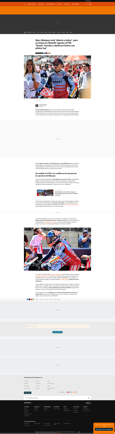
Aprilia (42, 32)
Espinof (45, 410)
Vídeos (48, 381)
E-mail (50, 53)
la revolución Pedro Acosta (42, 276)
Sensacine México (47, 423)
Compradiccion (76, 412)
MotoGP (59, 4)
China (34, 32)
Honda (48, 385)
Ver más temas (28, 392)
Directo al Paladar (57, 408)
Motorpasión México (67, 423)
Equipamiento (27, 385)
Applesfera (26, 412)
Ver (58, 332)
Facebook (88, 4)
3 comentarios (39, 53)
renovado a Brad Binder (57, 274)
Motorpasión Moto (67, 410)
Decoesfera (75, 410)
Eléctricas (38, 388)
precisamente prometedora (50, 222)
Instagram (90, 4)
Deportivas (41, 4)
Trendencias (75, 408)
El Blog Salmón (85, 408)
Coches (63, 32)
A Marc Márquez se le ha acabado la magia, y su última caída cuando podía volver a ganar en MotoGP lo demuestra (66, 193)
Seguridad (26, 383)
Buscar (89, 398)
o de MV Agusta (64, 279)
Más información (59, 432)
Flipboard (48, 53)
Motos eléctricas (50, 4)
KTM (51, 299)
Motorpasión (66, 408)
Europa (50, 32)
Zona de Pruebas (31, 4)
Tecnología (38, 383)
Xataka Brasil (26, 425)
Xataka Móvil (26, 410)
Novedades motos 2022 (51, 389)
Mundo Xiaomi (26, 415)
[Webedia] (88, 1)
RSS (73, 392)
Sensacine (46, 408)
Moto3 (71, 32)
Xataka (25, 408)
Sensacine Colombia (47, 425)
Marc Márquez (75, 4)
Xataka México (26, 423)
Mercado (58, 32)
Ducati (47, 299)
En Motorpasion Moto (59, 190)
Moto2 (67, 32)
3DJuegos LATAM (37, 423)
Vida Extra (35, 410)
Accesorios (67, 4)
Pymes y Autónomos (86, 410)
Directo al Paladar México (57, 424)
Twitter (86, 4)
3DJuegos (36, 408)
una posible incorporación (71, 204)
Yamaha (37, 385)
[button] (43, 105)
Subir (87, 402)
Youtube (68, 392)
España (45, 32)
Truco (38, 32)
